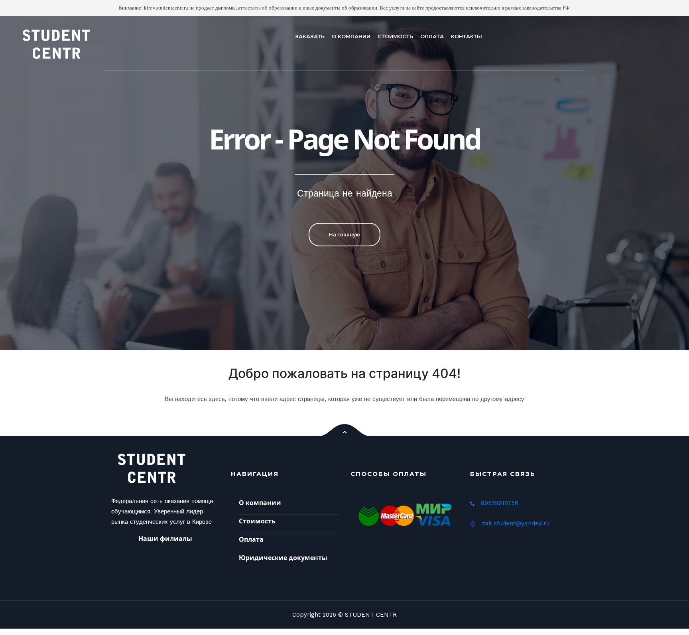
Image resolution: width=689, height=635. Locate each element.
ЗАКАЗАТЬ (310, 36)
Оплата (251, 539)
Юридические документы (283, 557)
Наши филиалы (165, 538)
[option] (344, 183)
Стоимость (257, 521)
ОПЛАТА (432, 36)
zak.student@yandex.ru (515, 523)
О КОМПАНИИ (351, 36)
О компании (260, 502)
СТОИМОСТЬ (395, 36)
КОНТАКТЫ (466, 36)
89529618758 (499, 503)
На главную (344, 235)
